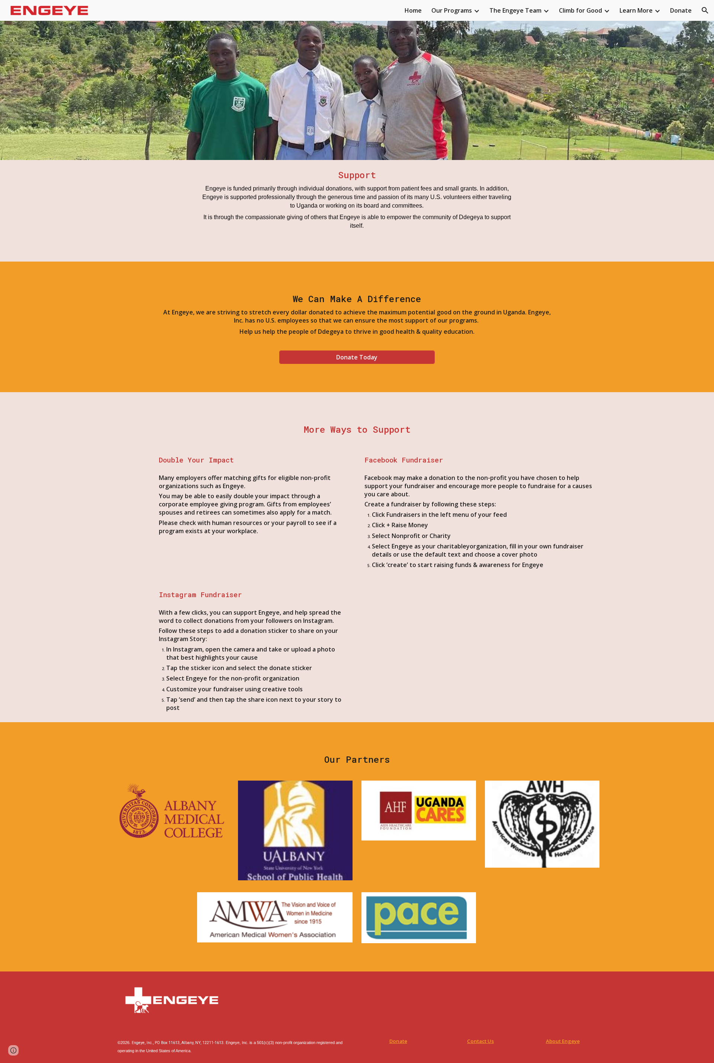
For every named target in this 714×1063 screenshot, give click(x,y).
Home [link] (413, 10)
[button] (705, 10)
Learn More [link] (636, 10)
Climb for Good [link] (580, 10)
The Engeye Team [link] (515, 10)
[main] (357, 199)
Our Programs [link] (451, 10)
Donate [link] (681, 10)
